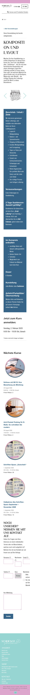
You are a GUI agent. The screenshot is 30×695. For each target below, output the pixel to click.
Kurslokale (4, 681)
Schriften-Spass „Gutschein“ (15, 465)
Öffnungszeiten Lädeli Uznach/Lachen (9, 666)
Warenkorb (4, 670)
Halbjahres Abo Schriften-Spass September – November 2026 (14, 504)
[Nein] (28, 690)
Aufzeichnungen (5, 658)
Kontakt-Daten (5, 683)
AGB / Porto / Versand (6, 668)
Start (5, 19)
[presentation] (5, 95)
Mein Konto (4, 672)
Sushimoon (20, 286)
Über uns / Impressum (6, 679)
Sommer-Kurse (5, 660)
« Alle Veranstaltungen (11, 29)
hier (12, 307)
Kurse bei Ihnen (5, 652)
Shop (3, 656)
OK (15, 692)
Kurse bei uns (4, 650)
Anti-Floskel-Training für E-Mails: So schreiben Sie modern (14, 424)
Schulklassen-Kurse (6, 654)
